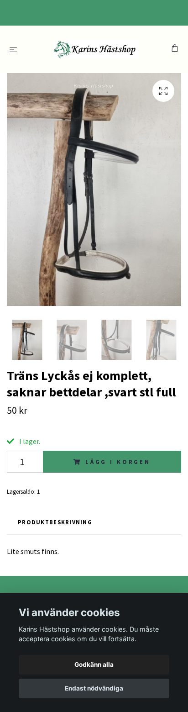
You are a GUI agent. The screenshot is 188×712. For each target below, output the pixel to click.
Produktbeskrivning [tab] (55, 522)
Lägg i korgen (118, 461)
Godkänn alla (94, 664)
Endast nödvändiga (94, 688)
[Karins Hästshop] (96, 49)
